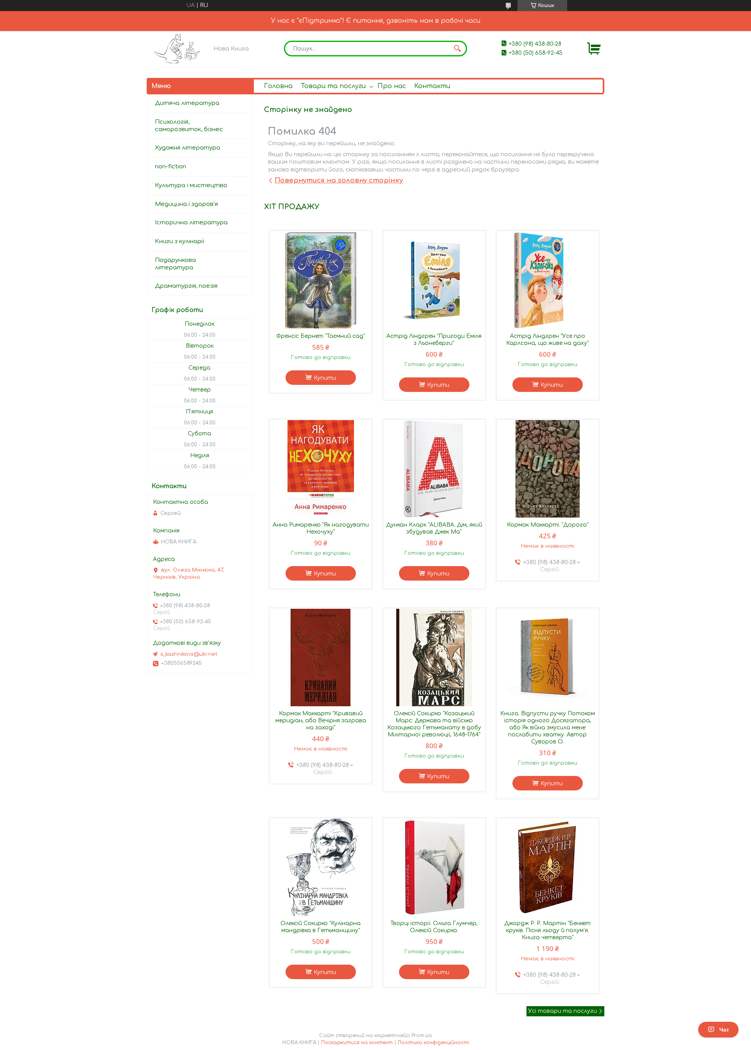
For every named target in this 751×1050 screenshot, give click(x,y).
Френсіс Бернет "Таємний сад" (320, 336)
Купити (325, 378)
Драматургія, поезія (186, 286)
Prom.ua (421, 1035)
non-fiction (170, 166)
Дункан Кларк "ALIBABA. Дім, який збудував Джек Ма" (434, 528)
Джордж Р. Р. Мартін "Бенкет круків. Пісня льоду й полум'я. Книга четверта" (547, 930)
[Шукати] (457, 48)
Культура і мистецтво (191, 185)
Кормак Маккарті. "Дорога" (547, 525)
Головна (278, 86)
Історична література (191, 222)
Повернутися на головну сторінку (339, 180)
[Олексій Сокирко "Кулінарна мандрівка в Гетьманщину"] (321, 867)
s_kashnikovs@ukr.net (188, 654)
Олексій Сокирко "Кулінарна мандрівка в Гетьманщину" (320, 926)
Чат (724, 1030)
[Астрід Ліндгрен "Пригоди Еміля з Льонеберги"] (434, 280)
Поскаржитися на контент (357, 1042)
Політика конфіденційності (433, 1042)
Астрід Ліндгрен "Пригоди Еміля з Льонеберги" (434, 339)
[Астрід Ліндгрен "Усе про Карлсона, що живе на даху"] (547, 280)
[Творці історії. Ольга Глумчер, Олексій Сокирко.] (434, 867)
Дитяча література (187, 103)
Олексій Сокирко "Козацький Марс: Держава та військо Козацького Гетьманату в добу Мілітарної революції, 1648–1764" (434, 724)
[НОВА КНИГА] (178, 48)
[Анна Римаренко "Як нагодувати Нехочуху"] (321, 469)
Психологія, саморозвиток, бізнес (189, 126)
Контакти (432, 86)
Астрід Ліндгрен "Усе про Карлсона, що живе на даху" (547, 339)
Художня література (187, 147)
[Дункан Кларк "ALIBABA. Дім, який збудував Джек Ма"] (434, 469)
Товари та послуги (333, 86)
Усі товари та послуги (562, 1011)
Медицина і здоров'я (186, 204)
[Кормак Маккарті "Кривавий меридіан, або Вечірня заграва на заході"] (321, 657)
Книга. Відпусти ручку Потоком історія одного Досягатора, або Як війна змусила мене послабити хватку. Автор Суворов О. (547, 728)
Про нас (391, 86)
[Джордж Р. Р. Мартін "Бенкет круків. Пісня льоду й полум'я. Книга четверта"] (547, 867)
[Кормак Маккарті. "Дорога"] (547, 469)
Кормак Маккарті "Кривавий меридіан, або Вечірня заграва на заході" (320, 721)
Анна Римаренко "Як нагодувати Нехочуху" (321, 528)
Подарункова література (175, 264)
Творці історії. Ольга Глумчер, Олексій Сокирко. (434, 926)
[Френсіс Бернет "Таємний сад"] (321, 280)
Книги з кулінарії (179, 241)
